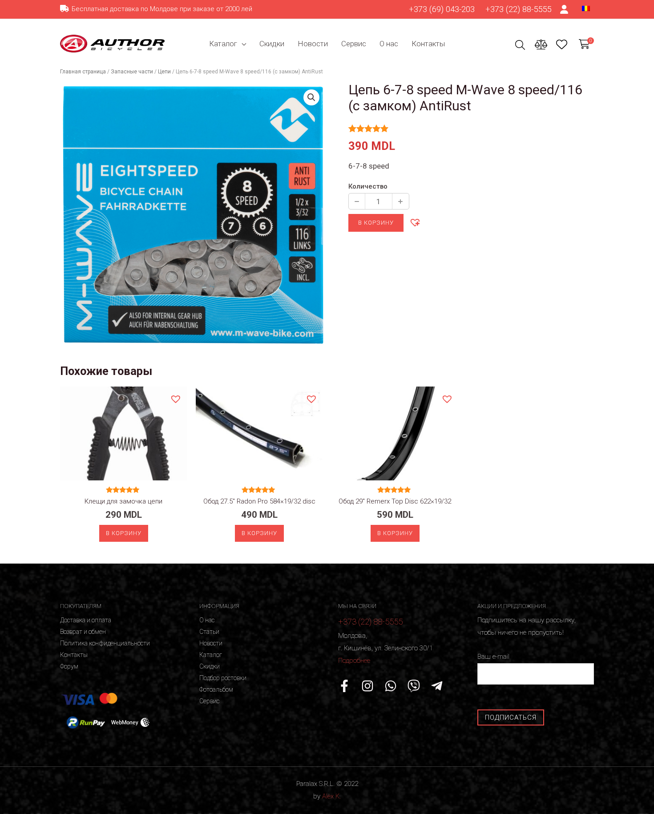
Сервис (353, 43)
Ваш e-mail (493, 657)
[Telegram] (437, 686)
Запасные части (132, 72)
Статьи (209, 631)
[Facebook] (344, 686)
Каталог (223, 43)
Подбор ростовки (222, 677)
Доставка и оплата (85, 620)
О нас (388, 43)
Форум (69, 666)
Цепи (164, 72)
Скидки (271, 43)
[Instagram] (367, 686)
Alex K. (331, 796)
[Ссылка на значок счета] (564, 9)
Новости (313, 43)
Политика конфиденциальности (105, 643)
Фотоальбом (216, 689)
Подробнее (354, 661)
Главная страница (83, 72)
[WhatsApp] (390, 686)
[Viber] (414, 686)
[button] (415, 222)
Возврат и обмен (83, 631)
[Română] (586, 8)
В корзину (376, 222)
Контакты (428, 43)
